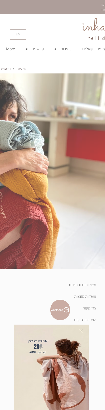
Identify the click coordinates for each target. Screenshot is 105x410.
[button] (80, 331)
